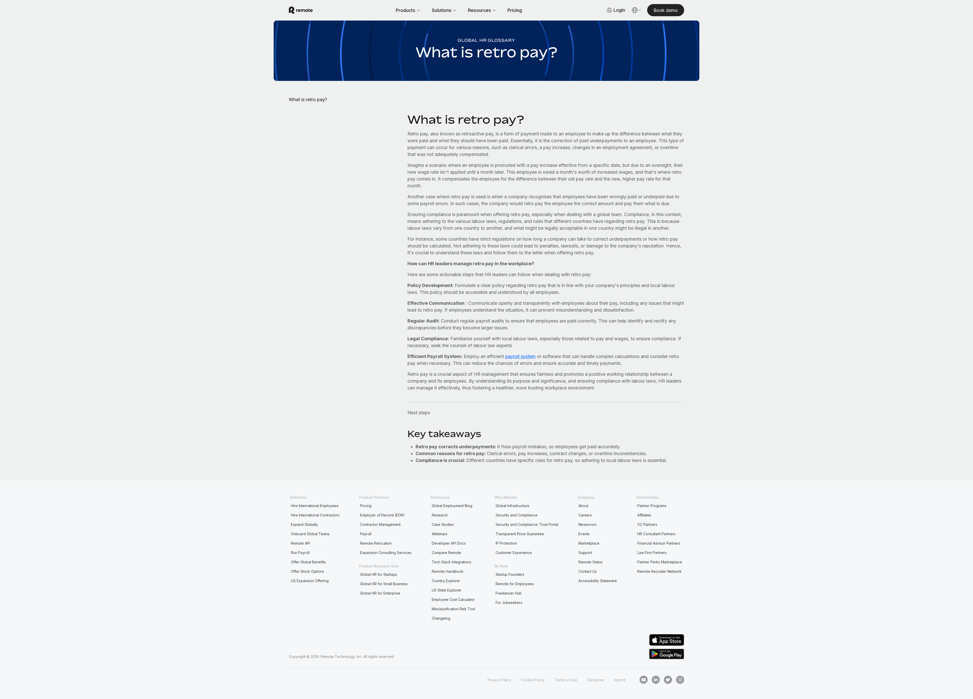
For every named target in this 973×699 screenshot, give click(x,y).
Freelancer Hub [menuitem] (509, 593)
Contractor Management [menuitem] (380, 524)
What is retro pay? (308, 99)
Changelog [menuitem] (441, 618)
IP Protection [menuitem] (506, 543)
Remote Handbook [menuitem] (447, 571)
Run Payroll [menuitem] (300, 552)
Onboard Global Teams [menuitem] (310, 534)
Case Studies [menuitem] (443, 524)
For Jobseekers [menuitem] (509, 602)
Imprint (619, 680)
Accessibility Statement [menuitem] (597, 581)
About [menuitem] (583, 506)
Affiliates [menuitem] (644, 515)
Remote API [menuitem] (300, 543)
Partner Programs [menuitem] (651, 506)
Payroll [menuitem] (365, 534)
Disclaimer (595, 680)
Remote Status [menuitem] (590, 562)
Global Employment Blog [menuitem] (452, 506)
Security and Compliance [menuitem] (516, 515)
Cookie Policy (533, 680)
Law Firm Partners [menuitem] (652, 552)
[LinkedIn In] (656, 680)
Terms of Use (566, 680)
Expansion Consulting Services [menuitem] (385, 552)
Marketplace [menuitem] (589, 543)
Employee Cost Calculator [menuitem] (453, 599)
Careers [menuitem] (585, 515)
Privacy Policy (499, 680)
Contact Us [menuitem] (587, 571)
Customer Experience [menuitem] (514, 552)
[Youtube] (644, 680)
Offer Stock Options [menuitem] (307, 571)
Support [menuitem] (585, 552)
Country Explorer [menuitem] (446, 581)
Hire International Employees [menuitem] (315, 506)
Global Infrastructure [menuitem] (512, 506)
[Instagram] (680, 680)
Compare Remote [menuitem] (446, 552)
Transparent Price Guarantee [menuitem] (520, 534)
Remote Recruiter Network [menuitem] (659, 571)
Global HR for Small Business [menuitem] (384, 584)
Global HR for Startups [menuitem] (378, 574)
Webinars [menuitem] (439, 534)
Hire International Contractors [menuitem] (315, 515)
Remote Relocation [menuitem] (376, 543)
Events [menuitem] (584, 534)
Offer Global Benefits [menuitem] (308, 562)
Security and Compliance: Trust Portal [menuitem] (527, 524)
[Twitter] (668, 680)
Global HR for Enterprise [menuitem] (380, 593)
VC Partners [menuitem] (647, 524)
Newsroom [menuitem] (587, 524)
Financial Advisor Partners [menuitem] (658, 543)
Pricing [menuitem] (365, 506)
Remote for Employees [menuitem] (515, 584)
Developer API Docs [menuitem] (449, 543)
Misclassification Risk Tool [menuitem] (453, 609)
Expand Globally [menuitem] (304, 524)
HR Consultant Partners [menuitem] (656, 534)
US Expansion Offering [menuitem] (310, 581)
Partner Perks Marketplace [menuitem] (659, 562)
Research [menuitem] (440, 515)
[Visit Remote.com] (301, 10)
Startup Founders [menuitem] (510, 574)
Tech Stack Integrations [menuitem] (451, 562)
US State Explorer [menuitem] (446, 590)
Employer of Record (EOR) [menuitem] (382, 515)
